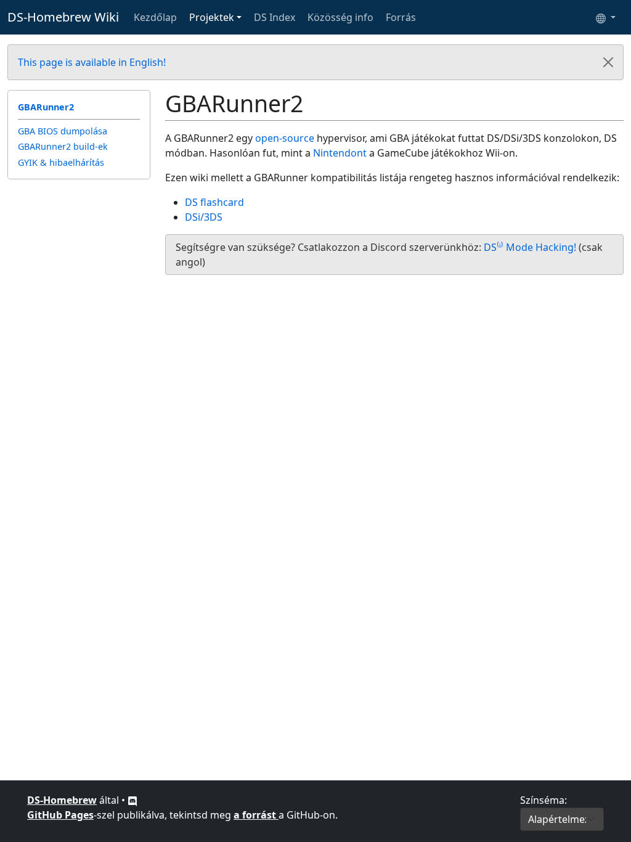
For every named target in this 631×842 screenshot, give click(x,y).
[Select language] (606, 17)
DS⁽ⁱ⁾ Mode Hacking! (530, 247)
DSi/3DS (203, 217)
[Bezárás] (608, 62)
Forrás (401, 17)
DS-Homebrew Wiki (63, 17)
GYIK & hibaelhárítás (61, 162)
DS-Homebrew (62, 800)
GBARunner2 (46, 107)
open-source (284, 138)
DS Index (274, 17)
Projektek (211, 17)
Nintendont (340, 153)
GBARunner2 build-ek (63, 146)
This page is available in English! (92, 62)
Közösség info (340, 17)
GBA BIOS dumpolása (62, 131)
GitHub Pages (60, 815)
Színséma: (543, 800)
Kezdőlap (155, 17)
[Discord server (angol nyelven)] (132, 800)
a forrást (256, 815)
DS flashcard (214, 202)
